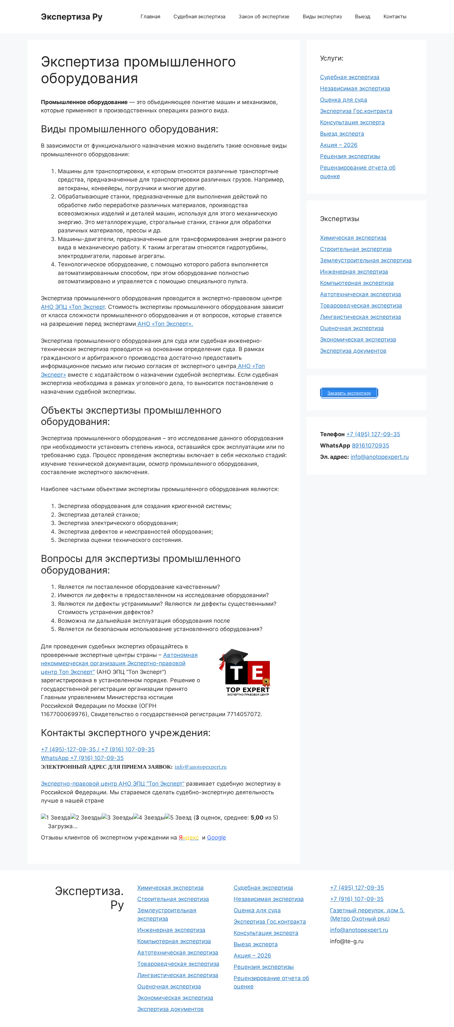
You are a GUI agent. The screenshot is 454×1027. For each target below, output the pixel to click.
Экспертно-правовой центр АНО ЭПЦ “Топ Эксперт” (112, 783)
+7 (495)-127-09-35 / (71, 749)
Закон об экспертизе (264, 16)
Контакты (395, 16)
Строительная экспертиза (356, 249)
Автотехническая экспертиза (360, 294)
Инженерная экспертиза (354, 271)
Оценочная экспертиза (352, 328)
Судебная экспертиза (199, 16)
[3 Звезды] (117, 818)
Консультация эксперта (352, 122)
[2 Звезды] (86, 818)
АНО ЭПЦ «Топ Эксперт (73, 307)
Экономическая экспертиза (358, 339)
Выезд (362, 16)
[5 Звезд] (178, 818)
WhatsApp (55, 758)
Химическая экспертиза (353, 237)
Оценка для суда (343, 99)
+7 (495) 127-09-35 (373, 434)
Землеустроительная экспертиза (366, 260)
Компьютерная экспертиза (357, 283)
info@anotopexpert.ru (201, 766)
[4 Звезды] (149, 818)
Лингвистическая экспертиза (360, 317)
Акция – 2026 (339, 145)
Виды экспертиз (322, 16)
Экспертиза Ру (72, 17)
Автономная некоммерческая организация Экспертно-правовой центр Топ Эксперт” (119, 663)
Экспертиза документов (353, 350)
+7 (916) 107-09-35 (128, 749)
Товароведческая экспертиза (361, 305)
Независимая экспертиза (355, 88)
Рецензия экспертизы (350, 156)
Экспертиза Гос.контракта (356, 111)
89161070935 (370, 445)
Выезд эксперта (342, 133)
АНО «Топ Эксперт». (164, 324)
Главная (150, 16)
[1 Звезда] (55, 818)
